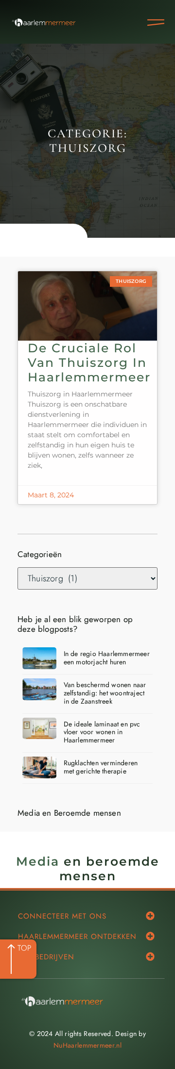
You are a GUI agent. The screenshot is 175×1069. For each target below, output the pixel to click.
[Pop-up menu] (155, 22)
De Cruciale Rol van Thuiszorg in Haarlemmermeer (89, 362)
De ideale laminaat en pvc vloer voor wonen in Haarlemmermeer (102, 732)
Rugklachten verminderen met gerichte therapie (101, 767)
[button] (150, 915)
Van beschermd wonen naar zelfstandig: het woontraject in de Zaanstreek (105, 693)
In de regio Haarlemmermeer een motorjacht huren (107, 658)
